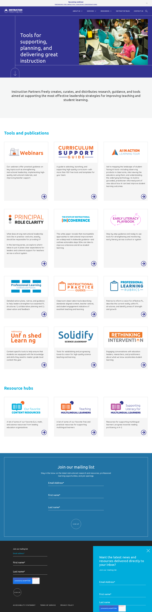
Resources (105, 11)
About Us (76, 11)
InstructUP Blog (123, 11)
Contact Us (138, 11)
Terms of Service (48, 605)
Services (90, 11)
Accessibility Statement (24, 605)
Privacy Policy (67, 605)
